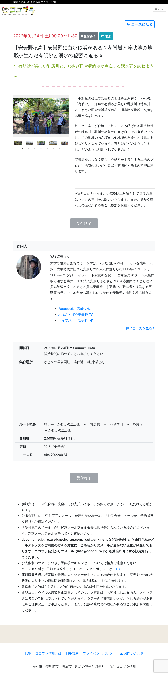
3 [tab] (35, 148)
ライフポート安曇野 (73, 320)
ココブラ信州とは (48, 653)
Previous (17, 116)
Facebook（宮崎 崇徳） (76, 309)
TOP (28, 653)
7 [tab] (59, 148)
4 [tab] (41, 148)
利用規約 (72, 653)
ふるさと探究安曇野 (73, 314)
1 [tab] (22, 148)
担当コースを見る (139, 328)
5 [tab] (47, 148)
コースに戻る (141, 24)
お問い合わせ (133, 653)
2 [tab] (29, 148)
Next (64, 116)
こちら (117, 569)
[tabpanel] (41, 143)
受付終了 (84, 223)
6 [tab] (53, 148)
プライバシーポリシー (99, 653)
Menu (160, 9)
